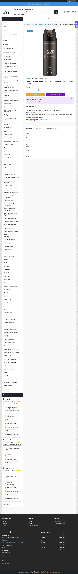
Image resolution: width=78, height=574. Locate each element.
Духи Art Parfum (8, 137)
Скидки (31, 521)
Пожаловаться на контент (39, 572)
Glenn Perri (6, 276)
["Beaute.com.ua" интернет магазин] (7, 12)
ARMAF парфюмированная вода (11, 67)
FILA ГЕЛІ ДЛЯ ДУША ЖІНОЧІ (11, 185)
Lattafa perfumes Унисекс (10, 369)
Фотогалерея (6, 44)
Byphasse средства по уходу (11, 141)
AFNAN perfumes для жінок (11, 231)
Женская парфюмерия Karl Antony (11, 81)
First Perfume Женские (9, 322)
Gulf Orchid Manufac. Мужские (11, 349)
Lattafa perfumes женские (10, 365)
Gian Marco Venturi (8, 246)
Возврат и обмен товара (9, 52)
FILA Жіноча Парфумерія (10, 174)
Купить (35, 94)
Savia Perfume (7, 306)
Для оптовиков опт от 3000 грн (10, 35)
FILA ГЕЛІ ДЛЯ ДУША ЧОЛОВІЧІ (9, 181)
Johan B (6, 253)
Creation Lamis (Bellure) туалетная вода (10, 111)
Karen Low (6, 282)
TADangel (6, 266)
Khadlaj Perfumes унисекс (10, 336)
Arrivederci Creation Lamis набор (11, 477)
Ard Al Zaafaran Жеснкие (10, 382)
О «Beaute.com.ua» (7, 22)
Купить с (53, 94)
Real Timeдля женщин (9, 243)
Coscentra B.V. (7, 302)
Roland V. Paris (7, 164)
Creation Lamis (7, 249)
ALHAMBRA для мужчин (45, 24)
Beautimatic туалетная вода (11, 106)
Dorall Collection (8, 127)
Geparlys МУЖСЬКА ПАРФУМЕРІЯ (9, 204)
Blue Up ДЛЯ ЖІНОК (9, 228)
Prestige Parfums (8, 161)
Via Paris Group (7, 131)
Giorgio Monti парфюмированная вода (10, 96)
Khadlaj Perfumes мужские (10, 329)
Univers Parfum (8, 134)
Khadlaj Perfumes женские (10, 332)
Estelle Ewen (7, 279)
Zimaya (6, 259)
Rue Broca (6, 263)
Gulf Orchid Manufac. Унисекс (11, 355)
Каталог (60, 18)
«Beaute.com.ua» (49, 18)
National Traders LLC (9, 389)
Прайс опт (5, 30)
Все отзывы (6, 504)
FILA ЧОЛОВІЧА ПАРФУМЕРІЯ (11, 177)
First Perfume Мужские (10, 319)
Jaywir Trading (7, 299)
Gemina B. (6, 272)
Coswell (6, 375)
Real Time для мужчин (9, 239)
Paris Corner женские (9, 345)
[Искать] (56, 12)
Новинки (31, 523)
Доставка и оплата (8, 48)
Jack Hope (6, 296)
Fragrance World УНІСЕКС (10, 218)
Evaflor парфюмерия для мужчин (10, 119)
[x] (28, 156)
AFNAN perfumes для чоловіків (9, 235)
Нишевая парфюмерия (10, 63)
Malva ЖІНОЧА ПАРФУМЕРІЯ (11, 192)
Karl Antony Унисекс (9, 256)
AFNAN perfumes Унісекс (10, 316)
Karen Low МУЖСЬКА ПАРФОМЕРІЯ (9, 209)
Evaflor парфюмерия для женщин (10, 123)
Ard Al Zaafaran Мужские (10, 379)
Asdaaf (6, 292)
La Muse (6, 151)
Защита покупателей (60, 523)
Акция (67, 18)
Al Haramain (7, 269)
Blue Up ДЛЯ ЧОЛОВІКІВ (10, 225)
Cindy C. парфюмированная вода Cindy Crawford (11, 86)
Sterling (6, 372)
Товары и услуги (7, 56)
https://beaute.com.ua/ (7, 558)
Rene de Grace (7, 157)
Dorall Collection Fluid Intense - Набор (12, 449)
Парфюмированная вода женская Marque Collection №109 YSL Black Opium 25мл (12, 409)
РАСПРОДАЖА (8, 60)
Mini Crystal (7, 289)
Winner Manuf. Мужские (10, 359)
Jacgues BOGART (8, 312)
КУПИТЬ (46, 4)
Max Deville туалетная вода (11, 100)
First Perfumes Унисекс (10, 326)
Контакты (5, 525)
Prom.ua (46, 571)
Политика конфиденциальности (53, 572)
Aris (5, 309)
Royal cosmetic (7, 103)
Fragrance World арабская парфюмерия (10, 72)
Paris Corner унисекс (9, 339)
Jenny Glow (7, 154)
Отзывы (5, 26)
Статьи (5, 40)
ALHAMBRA (35, 24)
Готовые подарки (8, 144)
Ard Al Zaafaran (8, 385)
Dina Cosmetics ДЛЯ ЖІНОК (11, 200)
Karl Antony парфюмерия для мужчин (11, 77)
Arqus (5, 147)
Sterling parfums (8, 115)
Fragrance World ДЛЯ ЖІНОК (11, 221)
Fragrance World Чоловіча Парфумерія (10, 214)
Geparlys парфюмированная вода (11, 91)
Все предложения (33, 525)
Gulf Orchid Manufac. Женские (11, 352)
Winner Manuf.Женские (10, 362)
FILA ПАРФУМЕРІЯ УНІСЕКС (11, 189)
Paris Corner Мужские (9, 342)
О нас (4, 521)
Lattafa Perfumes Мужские (11, 286)
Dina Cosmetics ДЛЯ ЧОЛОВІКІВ (9, 196)
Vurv (5, 167)
